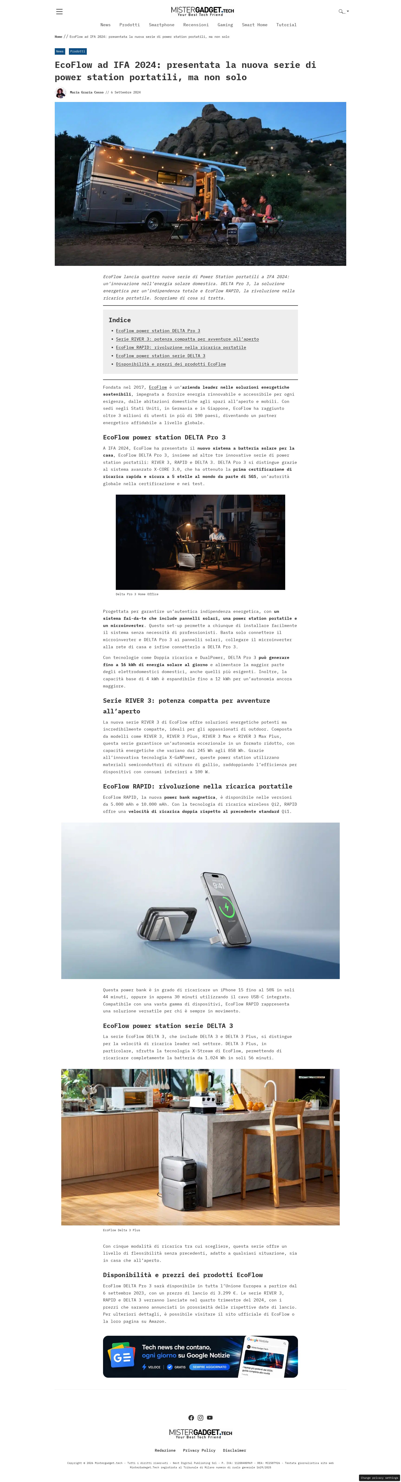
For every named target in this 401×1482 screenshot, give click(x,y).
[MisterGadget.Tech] (202, 11)
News (105, 24)
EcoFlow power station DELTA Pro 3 (158, 330)
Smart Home (255, 24)
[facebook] (191, 1418)
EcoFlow (158, 387)
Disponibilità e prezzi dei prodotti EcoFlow (171, 364)
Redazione (165, 1450)
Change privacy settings (379, 1477)
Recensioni (196, 24)
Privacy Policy (199, 1450)
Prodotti (130, 24)
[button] (344, 11)
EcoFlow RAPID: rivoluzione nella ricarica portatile (181, 347)
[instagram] (200, 1418)
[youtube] (210, 1418)
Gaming (225, 24)
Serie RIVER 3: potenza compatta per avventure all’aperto (187, 339)
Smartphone (162, 24)
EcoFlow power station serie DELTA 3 (160, 355)
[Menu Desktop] (59, 11)
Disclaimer (234, 1450)
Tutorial (286, 24)
